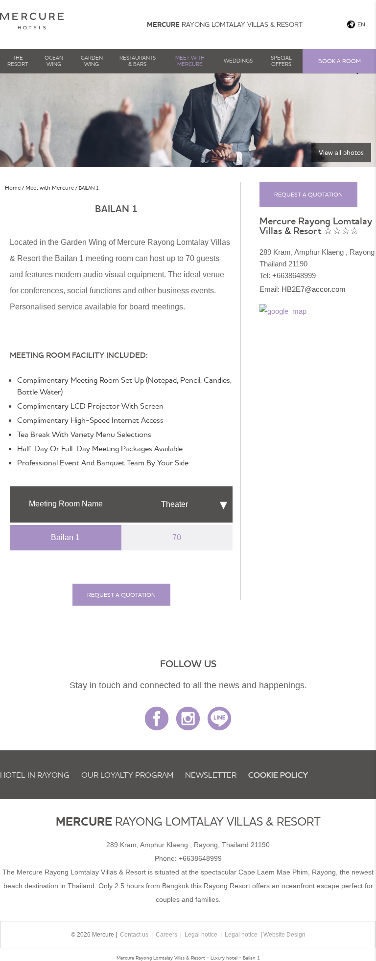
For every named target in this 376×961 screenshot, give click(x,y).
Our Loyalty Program (127, 775)
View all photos (341, 152)
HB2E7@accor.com (314, 289)
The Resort (17, 60)
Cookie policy (278, 775)
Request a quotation (121, 594)
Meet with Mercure (190, 60)
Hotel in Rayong (35, 775)
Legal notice (201, 934)
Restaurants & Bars (137, 60)
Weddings (238, 60)
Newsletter (210, 775)
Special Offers (281, 60)
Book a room (339, 61)
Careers (166, 934)
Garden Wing (92, 60)
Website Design (284, 934)
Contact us (134, 934)
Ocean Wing (54, 60)
